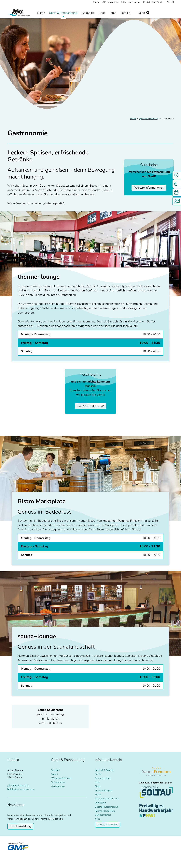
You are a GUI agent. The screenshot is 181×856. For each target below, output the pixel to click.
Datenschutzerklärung (106, 806)
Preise (98, 774)
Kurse (98, 794)
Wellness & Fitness (61, 778)
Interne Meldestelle (105, 811)
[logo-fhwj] (156, 810)
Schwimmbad (58, 782)
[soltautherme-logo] (19, 13)
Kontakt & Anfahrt (104, 770)
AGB (97, 819)
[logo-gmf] (18, 846)
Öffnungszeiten (103, 778)
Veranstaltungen (103, 790)
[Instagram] (173, 2)
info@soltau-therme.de (22, 789)
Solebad (55, 770)
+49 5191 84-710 (19, 785)
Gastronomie (58, 786)
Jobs (97, 782)
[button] (133, 13)
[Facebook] (168, 2)
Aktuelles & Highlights (107, 798)
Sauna (54, 774)
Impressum (100, 802)
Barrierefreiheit (103, 814)
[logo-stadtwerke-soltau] (156, 792)
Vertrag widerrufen (108, 824)
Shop (97, 786)
